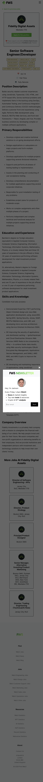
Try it (34, 404)
